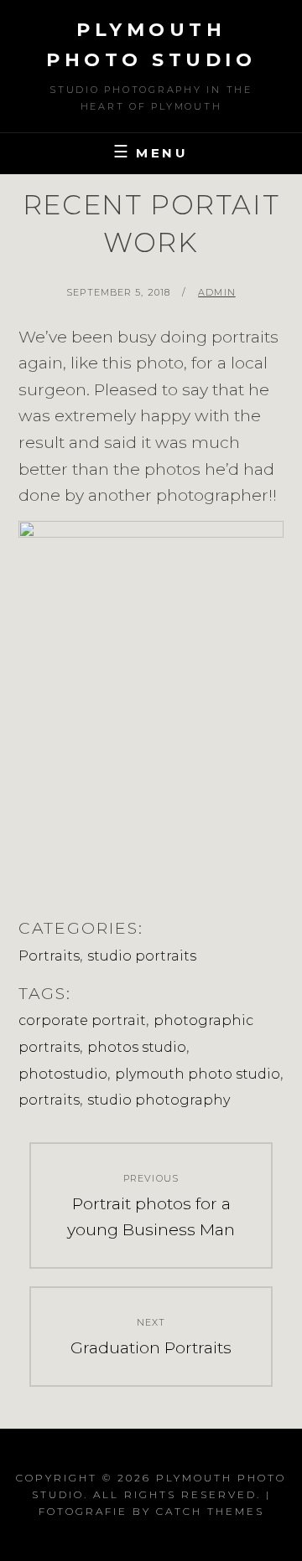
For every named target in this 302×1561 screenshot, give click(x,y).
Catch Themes (210, 1511)
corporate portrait (82, 1020)
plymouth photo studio (197, 1074)
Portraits (49, 956)
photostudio (62, 1074)
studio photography (158, 1100)
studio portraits (141, 956)
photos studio (136, 1047)
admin (217, 292)
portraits (49, 1100)
